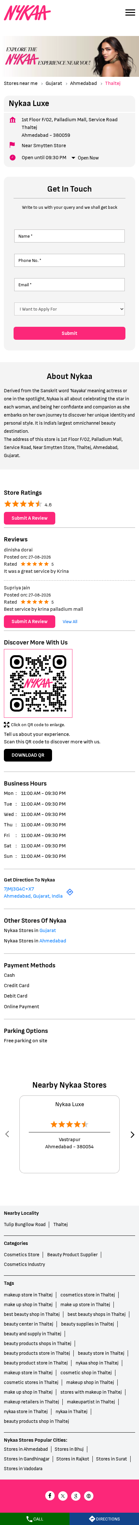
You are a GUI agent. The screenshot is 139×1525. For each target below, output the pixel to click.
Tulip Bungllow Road (25, 1225)
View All (70, 621)
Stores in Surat (111, 1459)
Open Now (88, 157)
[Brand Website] (88, 1497)
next (131, 1134)
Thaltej (60, 1225)
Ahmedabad (83, 83)
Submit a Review (30, 518)
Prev (8, 1134)
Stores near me (20, 83)
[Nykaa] (27, 13)
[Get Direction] (70, 894)
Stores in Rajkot (72, 1459)
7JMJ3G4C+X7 (19, 889)
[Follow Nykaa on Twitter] (63, 1497)
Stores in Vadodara (23, 1469)
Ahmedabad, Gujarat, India (33, 896)
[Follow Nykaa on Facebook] (50, 1497)
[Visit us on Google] (76, 1497)
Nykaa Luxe (69, 1104)
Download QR (28, 755)
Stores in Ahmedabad (26, 1449)
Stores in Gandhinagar (26, 1459)
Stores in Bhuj (69, 1449)
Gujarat (54, 83)
